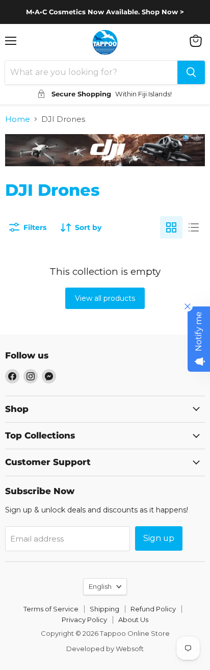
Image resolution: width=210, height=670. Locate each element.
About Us (133, 619)
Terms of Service (50, 609)
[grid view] (171, 227)
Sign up (158, 538)
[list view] (193, 227)
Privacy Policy (84, 619)
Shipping (104, 609)
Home (17, 119)
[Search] (191, 72)
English (100, 586)
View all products (105, 298)
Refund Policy (153, 609)
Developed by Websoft (105, 649)
